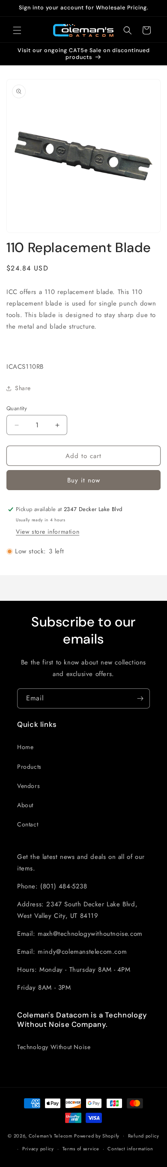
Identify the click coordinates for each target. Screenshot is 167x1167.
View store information (47, 531)
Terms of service (81, 1148)
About (25, 805)
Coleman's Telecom (51, 1135)
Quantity (16, 408)
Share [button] (23, 388)
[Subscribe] (140, 698)
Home (25, 747)
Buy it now (83, 480)
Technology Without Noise (53, 1047)
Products (29, 766)
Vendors (28, 786)
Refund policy (143, 1135)
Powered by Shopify (96, 1135)
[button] (17, 30)
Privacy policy (38, 1148)
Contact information (130, 1148)
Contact (27, 824)
